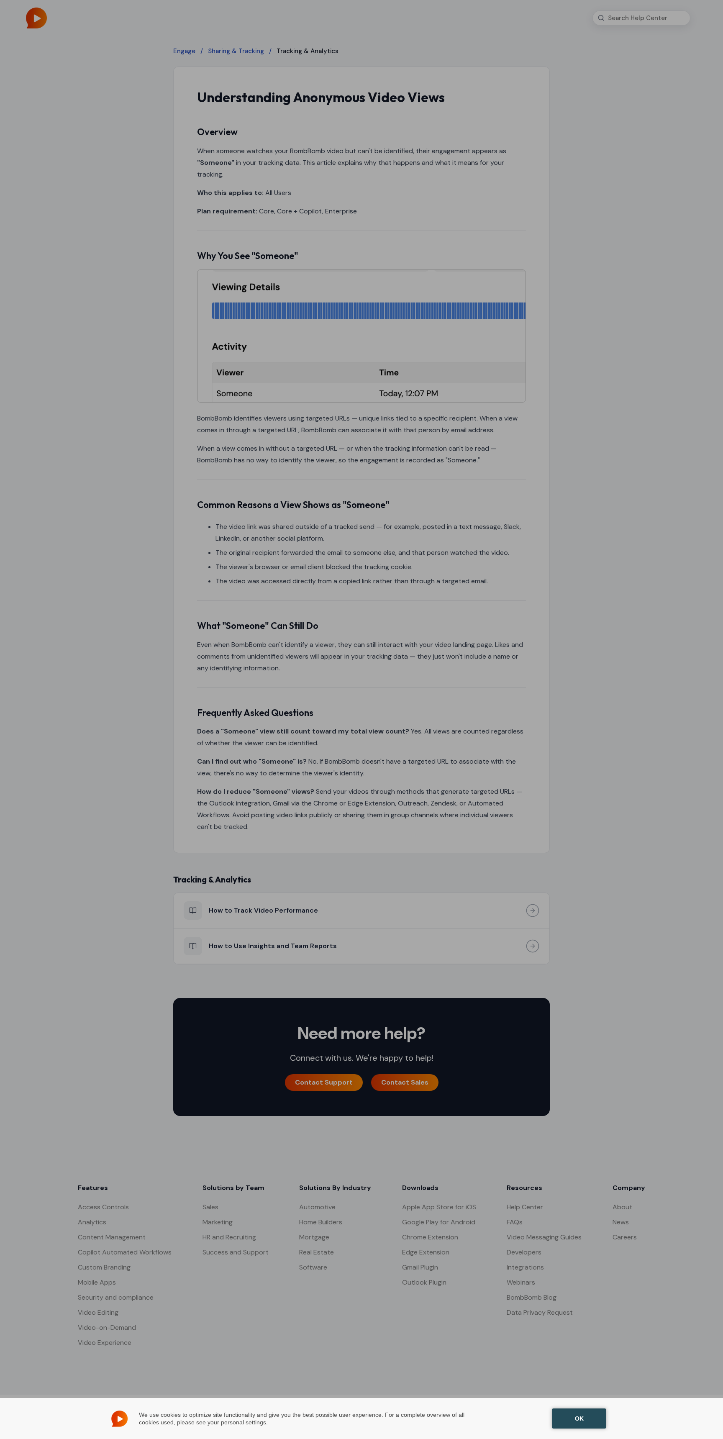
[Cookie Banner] (361, 1418)
